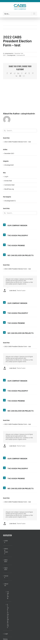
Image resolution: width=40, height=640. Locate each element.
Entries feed (8, 181)
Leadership (8, 595)
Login (6, 634)
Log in (6, 176)
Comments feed (9, 185)
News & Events (6, 551)
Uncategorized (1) (10, 201)
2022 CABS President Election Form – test (17, 142)
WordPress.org (9, 189)
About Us (6, 584)
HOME (6, 541)
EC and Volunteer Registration (8, 616)
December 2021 (9, 153)
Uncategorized (11, 55)
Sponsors (6, 568)
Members (5, 560)
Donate (6, 576)
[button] (20, 224)
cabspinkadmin (9, 53)
